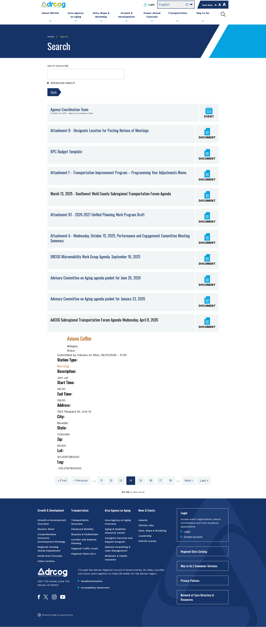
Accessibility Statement (95, 587)
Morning (63, 366)
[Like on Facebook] (39, 598)
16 (152, 480)
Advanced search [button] (62, 83)
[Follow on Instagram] (54, 598)
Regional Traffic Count (84, 548)
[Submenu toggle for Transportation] (177, 21)
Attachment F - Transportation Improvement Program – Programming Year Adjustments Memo (118, 172)
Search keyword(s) (57, 65)
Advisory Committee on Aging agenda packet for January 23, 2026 (97, 299)
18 (172, 480)
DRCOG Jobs (146, 525)
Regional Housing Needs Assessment (49, 548)
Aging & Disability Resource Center (115, 531)
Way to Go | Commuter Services (199, 566)
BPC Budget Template (66, 151)
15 (142, 480)
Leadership (145, 535)
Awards (142, 520)
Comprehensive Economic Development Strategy (51, 538)
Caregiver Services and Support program (118, 540)
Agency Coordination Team (69, 109)
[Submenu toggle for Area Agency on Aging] (75, 21)
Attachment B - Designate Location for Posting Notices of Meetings (99, 130)
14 (132, 482)
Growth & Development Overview (52, 522)
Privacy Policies (190, 580)
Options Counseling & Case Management (117, 548)
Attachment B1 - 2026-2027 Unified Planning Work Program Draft (97, 214)
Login (151, 4)
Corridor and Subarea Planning (83, 541)
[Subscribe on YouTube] (62, 598)
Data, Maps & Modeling (152, 530)
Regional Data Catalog (194, 551)
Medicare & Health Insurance (116, 557)
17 (162, 480)
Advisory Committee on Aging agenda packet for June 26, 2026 (95, 278)
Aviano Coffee (79, 338)
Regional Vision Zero (83, 553)
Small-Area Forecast (50, 555)
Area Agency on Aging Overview (118, 522)
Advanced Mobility (82, 529)
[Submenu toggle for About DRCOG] (50, 21)
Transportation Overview (80, 522)
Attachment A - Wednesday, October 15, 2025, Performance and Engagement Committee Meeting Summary (120, 238)
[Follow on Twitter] (45, 598)
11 (102, 480)
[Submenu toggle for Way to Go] (202, 21)
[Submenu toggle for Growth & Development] (126, 21)
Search (64, 36)
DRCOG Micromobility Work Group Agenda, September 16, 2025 (95, 257)
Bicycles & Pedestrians (84, 534)
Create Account (193, 536)
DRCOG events (147, 541)
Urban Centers (46, 561)
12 (112, 480)
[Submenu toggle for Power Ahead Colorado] (152, 21)
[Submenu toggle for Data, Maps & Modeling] (101, 21)
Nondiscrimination (91, 581)
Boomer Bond (46, 529)
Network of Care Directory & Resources (197, 597)
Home (50, 36)
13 (122, 480)
